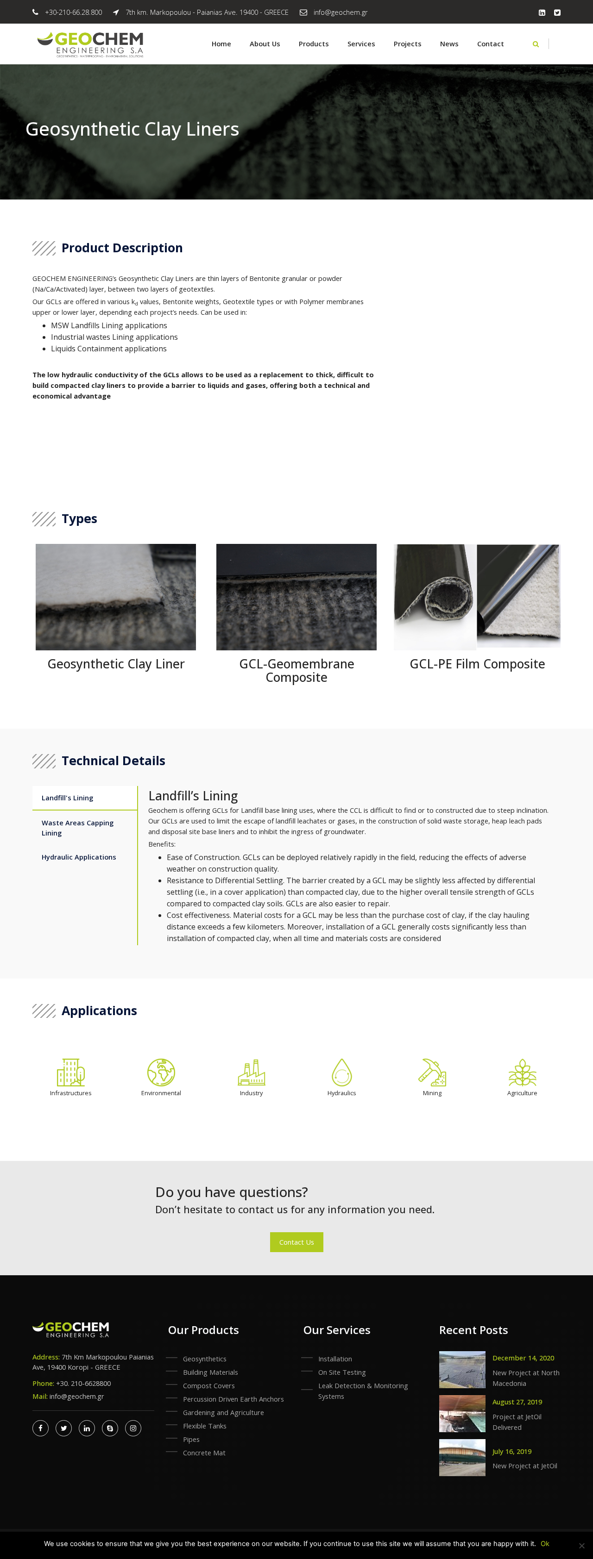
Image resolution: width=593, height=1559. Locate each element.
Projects (408, 43)
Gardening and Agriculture (223, 1412)
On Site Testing (342, 1372)
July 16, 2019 (511, 1451)
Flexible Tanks (205, 1425)
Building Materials (210, 1372)
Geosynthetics (205, 1358)
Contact (490, 43)
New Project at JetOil (524, 1465)
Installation (335, 1358)
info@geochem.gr (341, 12)
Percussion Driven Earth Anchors (233, 1398)
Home (221, 43)
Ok (545, 1544)
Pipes (191, 1439)
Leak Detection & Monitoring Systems (363, 1391)
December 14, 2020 (523, 1357)
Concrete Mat (204, 1452)
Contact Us (296, 1242)
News (449, 43)
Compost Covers (209, 1385)
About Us (265, 43)
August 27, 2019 (517, 1401)
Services (361, 43)
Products (314, 43)
